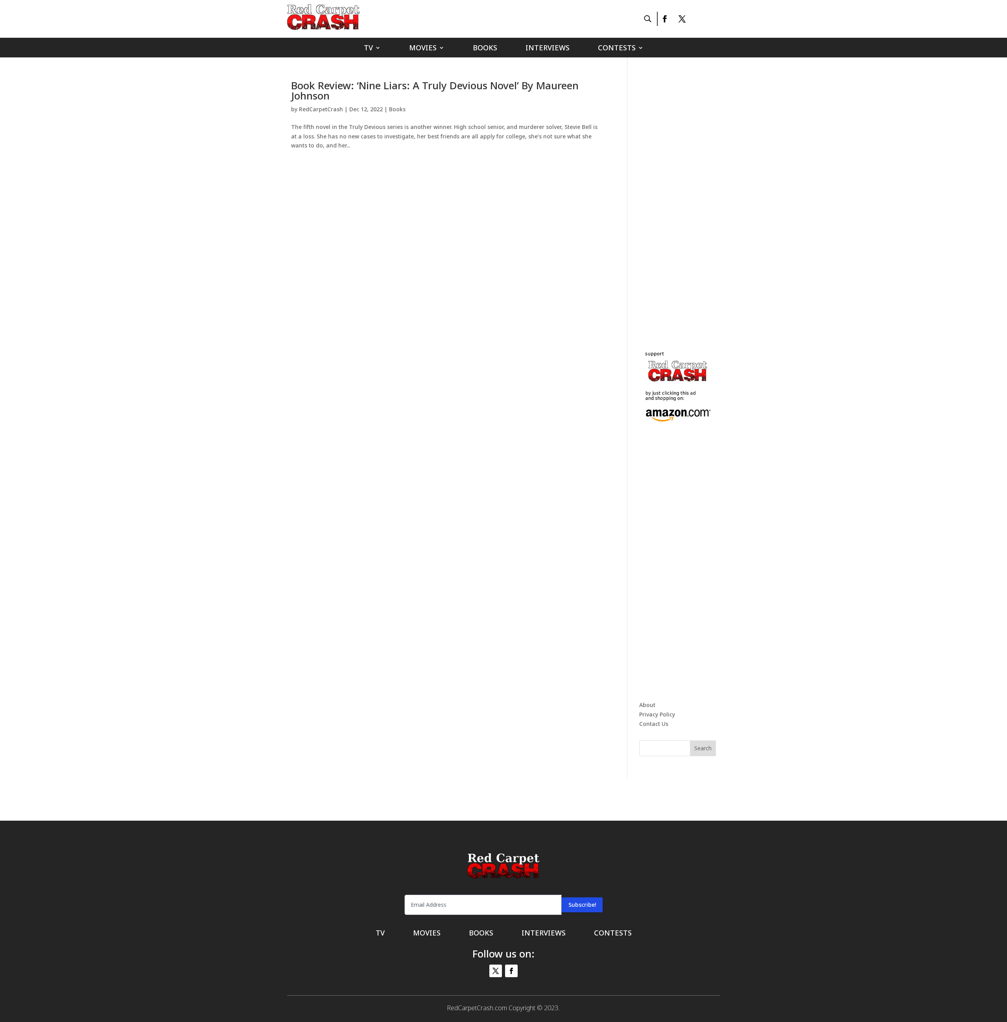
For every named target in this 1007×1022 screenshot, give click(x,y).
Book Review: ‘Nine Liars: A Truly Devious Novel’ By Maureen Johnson (435, 90)
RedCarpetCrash (321, 109)
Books (485, 48)
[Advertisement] (698, 198)
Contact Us (653, 723)
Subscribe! (582, 904)
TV (368, 48)
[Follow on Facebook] (664, 19)
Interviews (548, 48)
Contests (617, 48)
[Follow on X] (682, 19)
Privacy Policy (657, 714)
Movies (423, 48)
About (647, 705)
